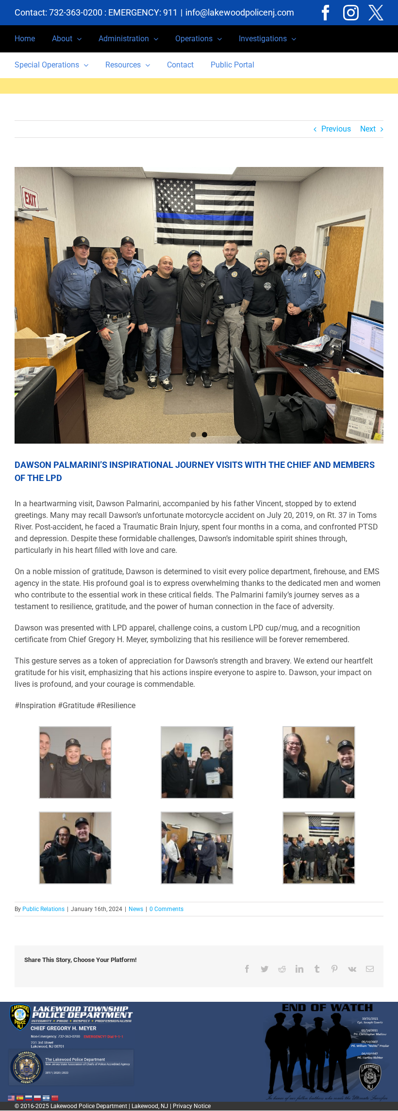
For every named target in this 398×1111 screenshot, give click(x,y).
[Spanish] (20, 1097)
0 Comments (166, 909)
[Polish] (37, 1097)
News (136, 909)
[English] (11, 1097)
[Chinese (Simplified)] (55, 1097)
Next (368, 128)
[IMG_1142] (199, 305)
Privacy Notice (192, 1106)
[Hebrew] (46, 1097)
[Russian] (29, 1097)
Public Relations (43, 909)
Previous (336, 128)
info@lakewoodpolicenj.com (239, 12)
